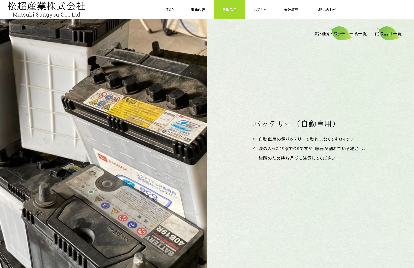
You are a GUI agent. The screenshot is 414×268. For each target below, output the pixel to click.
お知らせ (260, 9)
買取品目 (229, 9)
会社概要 (291, 9)
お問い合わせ (326, 9)
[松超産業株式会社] (46, 9)
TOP (170, 9)
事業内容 (198, 9)
